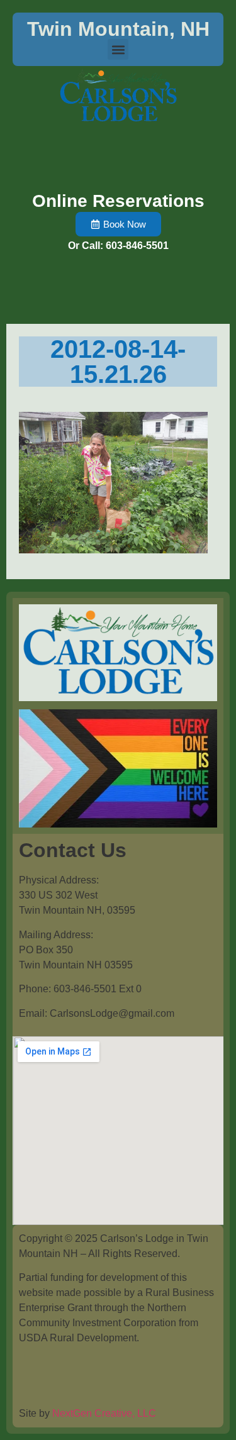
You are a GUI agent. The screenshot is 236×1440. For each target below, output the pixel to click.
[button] (118, 49)
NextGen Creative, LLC (104, 1413)
